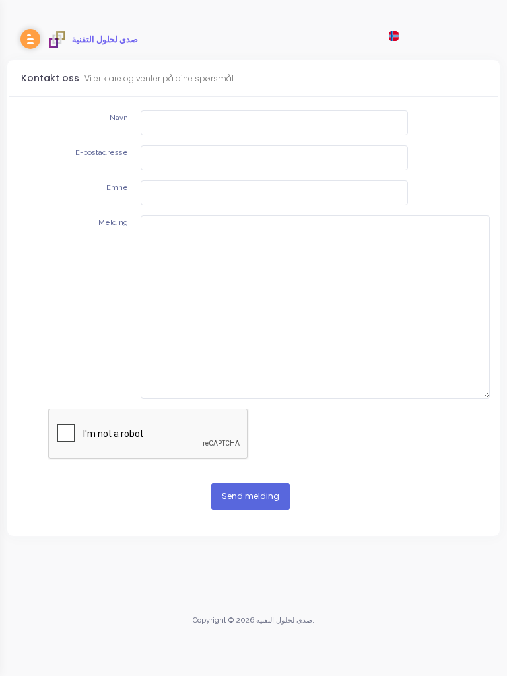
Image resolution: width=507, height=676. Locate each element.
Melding (113, 223)
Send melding (250, 496)
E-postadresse (101, 153)
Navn (119, 118)
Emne (117, 188)
